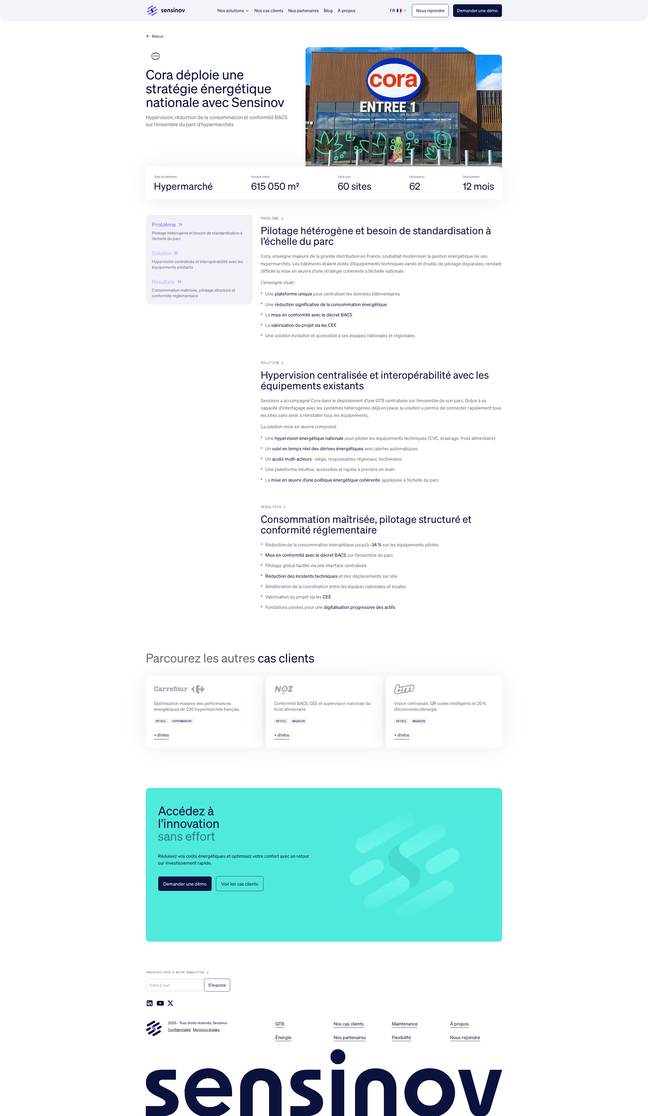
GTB (279, 1023)
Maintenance (405, 1023)
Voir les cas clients (239, 884)
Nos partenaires (303, 10)
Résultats (163, 281)
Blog (328, 10)
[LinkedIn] (149, 1003)
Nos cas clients (268, 10)
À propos (346, 10)
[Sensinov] (166, 11)
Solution (162, 253)
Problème (164, 224)
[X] (170, 1003)
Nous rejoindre (430, 10)
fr (392, 10)
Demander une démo (477, 10)
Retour (158, 36)
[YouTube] (160, 1003)
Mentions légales (206, 1029)
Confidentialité (179, 1029)
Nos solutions (230, 10)
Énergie (283, 1037)
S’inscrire (217, 985)
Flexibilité (401, 1037)
